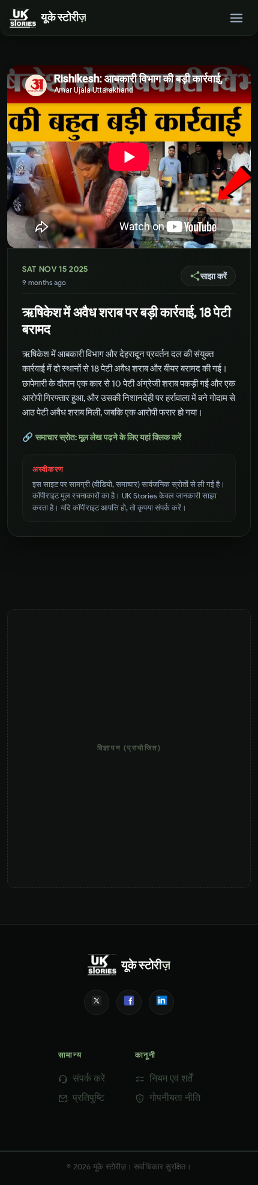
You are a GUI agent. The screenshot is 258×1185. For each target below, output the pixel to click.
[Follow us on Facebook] (129, 1002)
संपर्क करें (89, 1078)
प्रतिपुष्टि (88, 1097)
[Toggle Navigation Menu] (236, 18)
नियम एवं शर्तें (171, 1078)
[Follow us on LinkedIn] (161, 1002)
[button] (208, 276)
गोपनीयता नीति (174, 1097)
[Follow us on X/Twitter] (96, 1002)
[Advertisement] (129, 748)
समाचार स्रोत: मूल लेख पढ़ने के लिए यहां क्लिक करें (101, 437)
